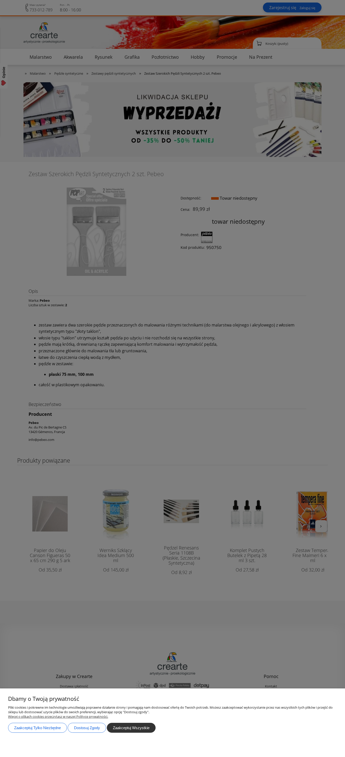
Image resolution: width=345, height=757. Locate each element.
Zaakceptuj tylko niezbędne (37, 728)
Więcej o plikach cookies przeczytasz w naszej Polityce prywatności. (58, 716)
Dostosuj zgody (87, 728)
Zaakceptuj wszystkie (131, 728)
